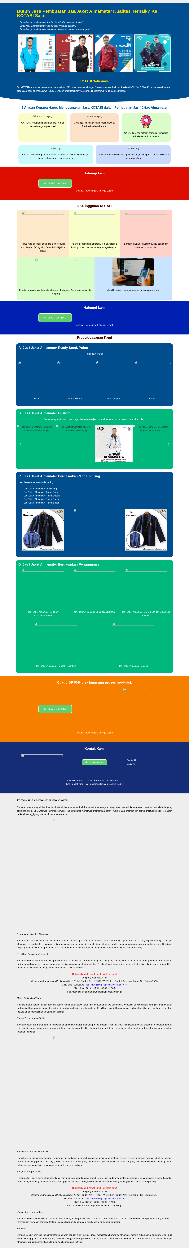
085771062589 (93, 985)
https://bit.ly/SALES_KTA (115, 985)
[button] (20, 53)
